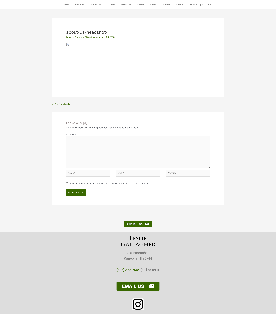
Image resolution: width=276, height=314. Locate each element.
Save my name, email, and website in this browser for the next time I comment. (110, 183)
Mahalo (179, 4)
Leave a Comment (75, 37)
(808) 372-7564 (128, 270)
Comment (72, 134)
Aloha (67, 4)
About (153, 4)
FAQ (210, 4)
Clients (111, 4)
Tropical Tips (196, 4)
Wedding (79, 4)
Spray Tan (126, 4)
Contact (166, 4)
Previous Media (61, 104)
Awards (140, 4)
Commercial (96, 4)
